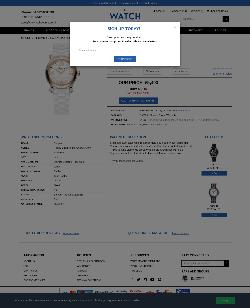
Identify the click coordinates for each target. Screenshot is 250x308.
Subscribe (125, 59)
